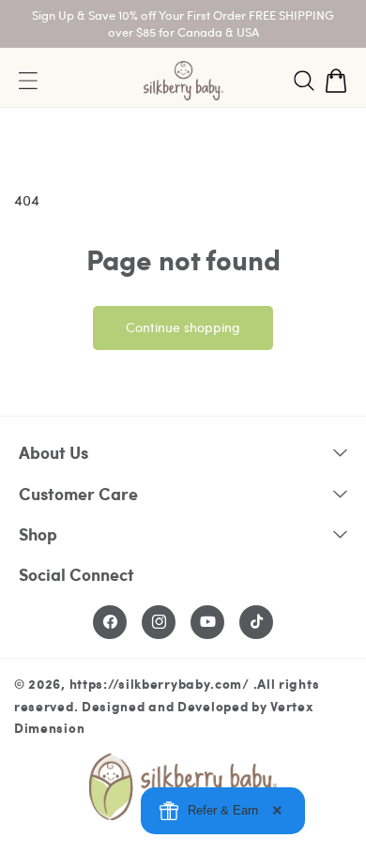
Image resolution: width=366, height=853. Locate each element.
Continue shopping (183, 327)
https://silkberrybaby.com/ (159, 683)
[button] (304, 81)
